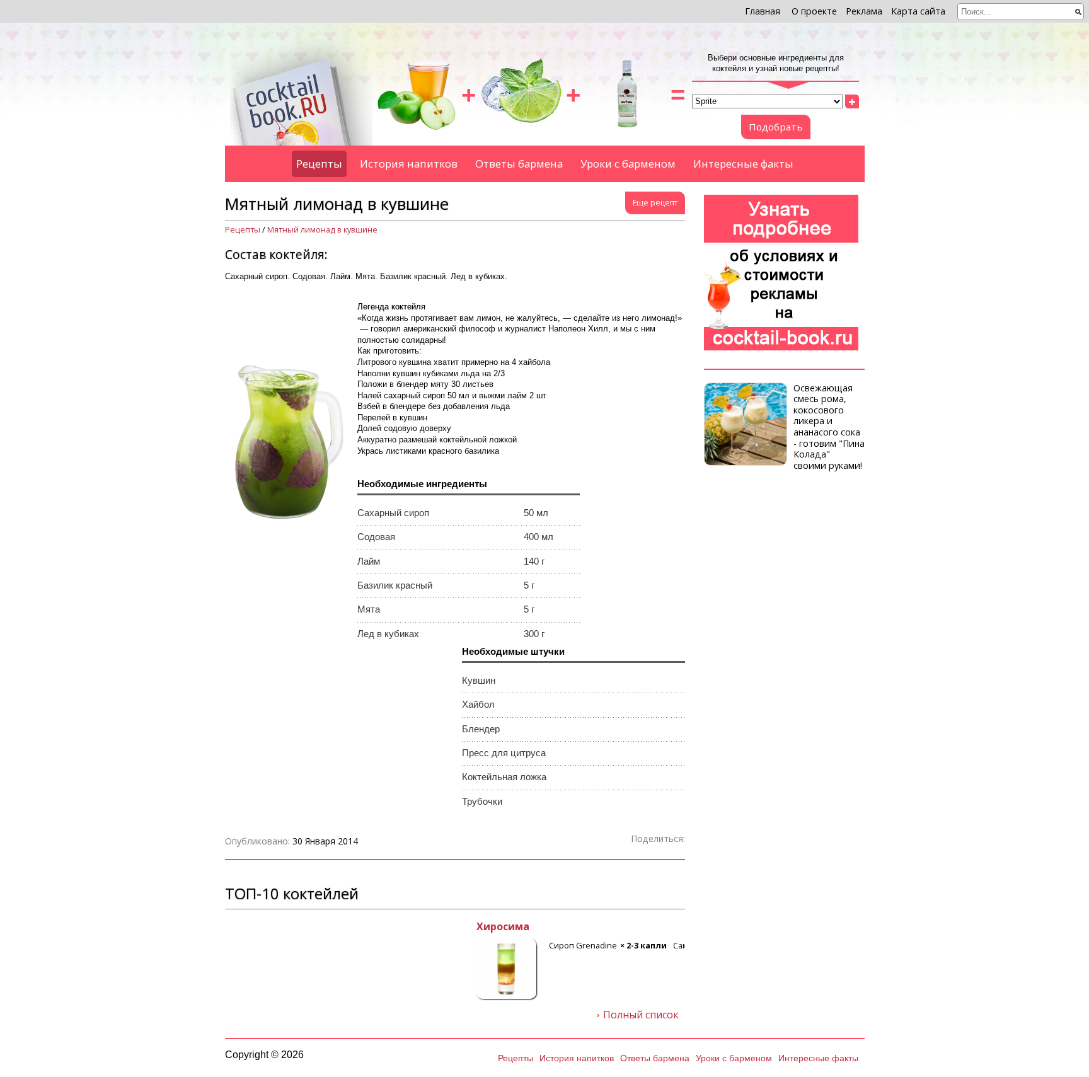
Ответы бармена (519, 163)
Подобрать (776, 126)
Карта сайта (918, 11)
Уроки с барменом (628, 163)
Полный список (641, 1015)
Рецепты (319, 163)
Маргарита (254, 927)
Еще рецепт (655, 202)
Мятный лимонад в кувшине (322, 229)
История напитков (409, 163)
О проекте (814, 11)
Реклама (864, 11)
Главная (762, 11)
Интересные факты (743, 163)
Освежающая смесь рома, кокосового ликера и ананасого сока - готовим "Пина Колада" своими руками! (829, 426)
